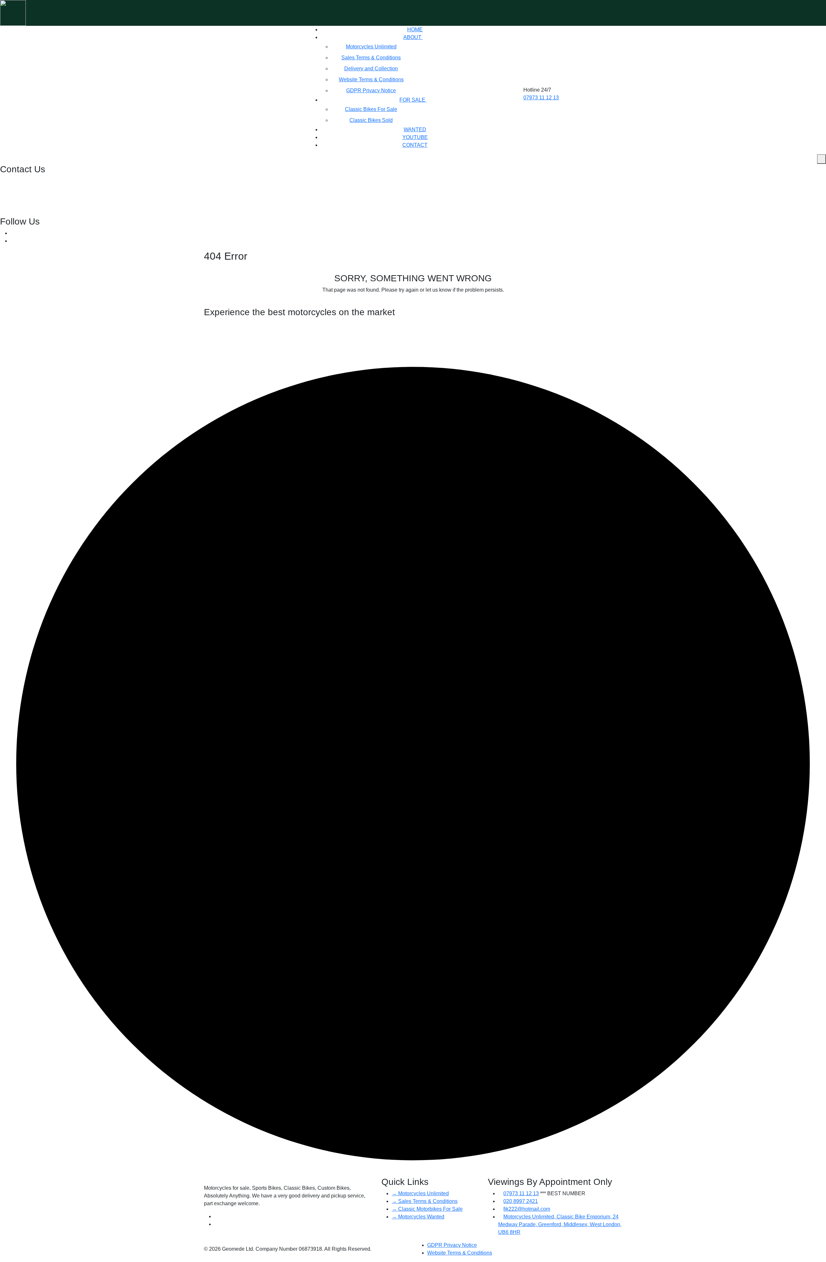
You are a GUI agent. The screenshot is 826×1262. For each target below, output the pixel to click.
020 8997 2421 (18, 181)
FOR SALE (413, 100)
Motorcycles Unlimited (371, 46)
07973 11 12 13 (541, 97)
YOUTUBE (415, 137)
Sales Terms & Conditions (371, 57)
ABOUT (413, 37)
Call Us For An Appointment (236, 379)
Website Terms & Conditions (371, 79)
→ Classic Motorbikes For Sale (427, 1209)
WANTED (415, 129)
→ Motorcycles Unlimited (420, 1193)
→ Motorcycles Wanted (418, 1216)
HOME (415, 29)
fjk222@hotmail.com (24, 196)
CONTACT (415, 145)
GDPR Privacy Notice (371, 90)
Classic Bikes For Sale (371, 109)
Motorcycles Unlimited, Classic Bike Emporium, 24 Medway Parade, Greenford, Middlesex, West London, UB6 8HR (559, 1224)
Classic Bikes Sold (371, 120)
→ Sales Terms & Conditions (425, 1201)
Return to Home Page (411, 302)
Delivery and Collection (371, 68)
